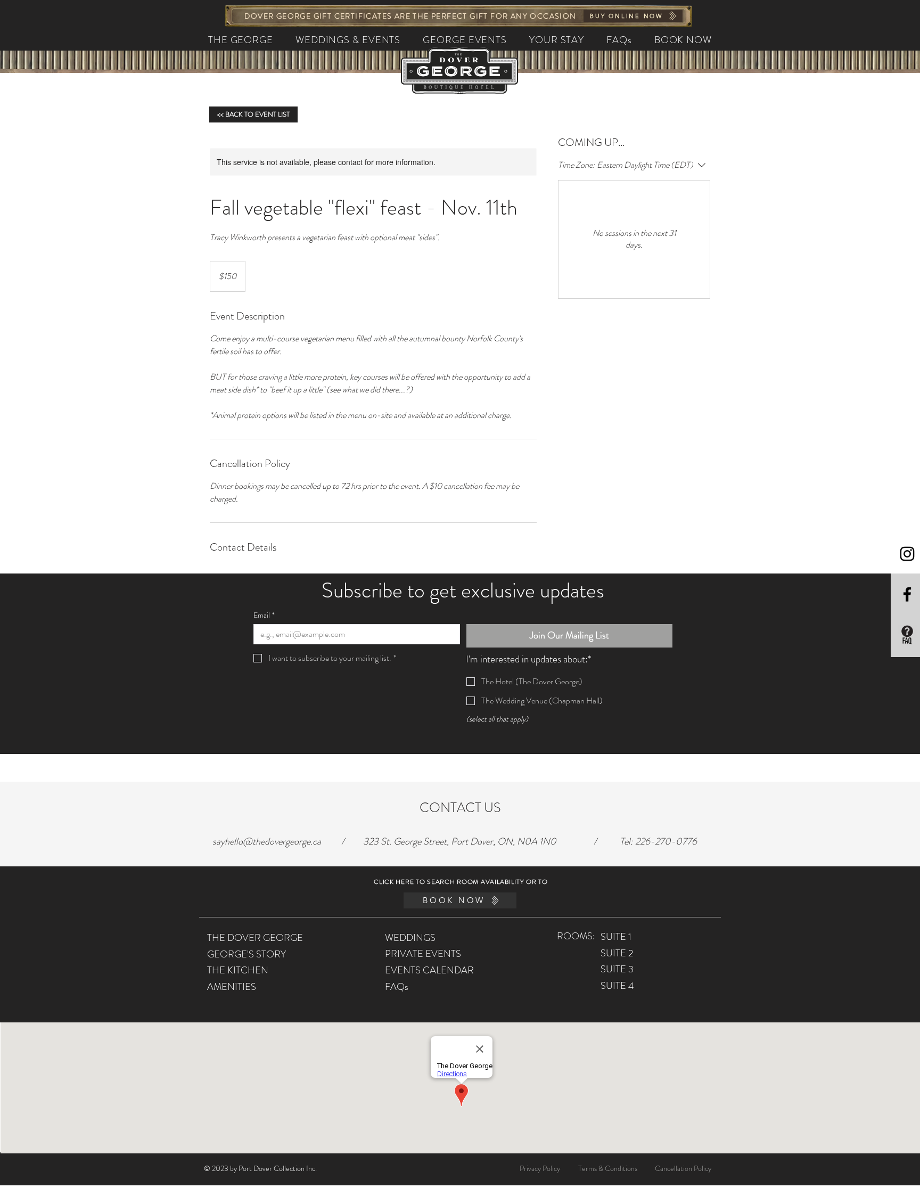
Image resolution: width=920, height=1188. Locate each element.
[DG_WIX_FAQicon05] (907, 634)
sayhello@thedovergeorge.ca (266, 841)
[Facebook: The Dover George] (907, 594)
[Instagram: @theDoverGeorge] (907, 553)
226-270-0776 (666, 841)
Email (264, 615)
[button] (347, 40)
